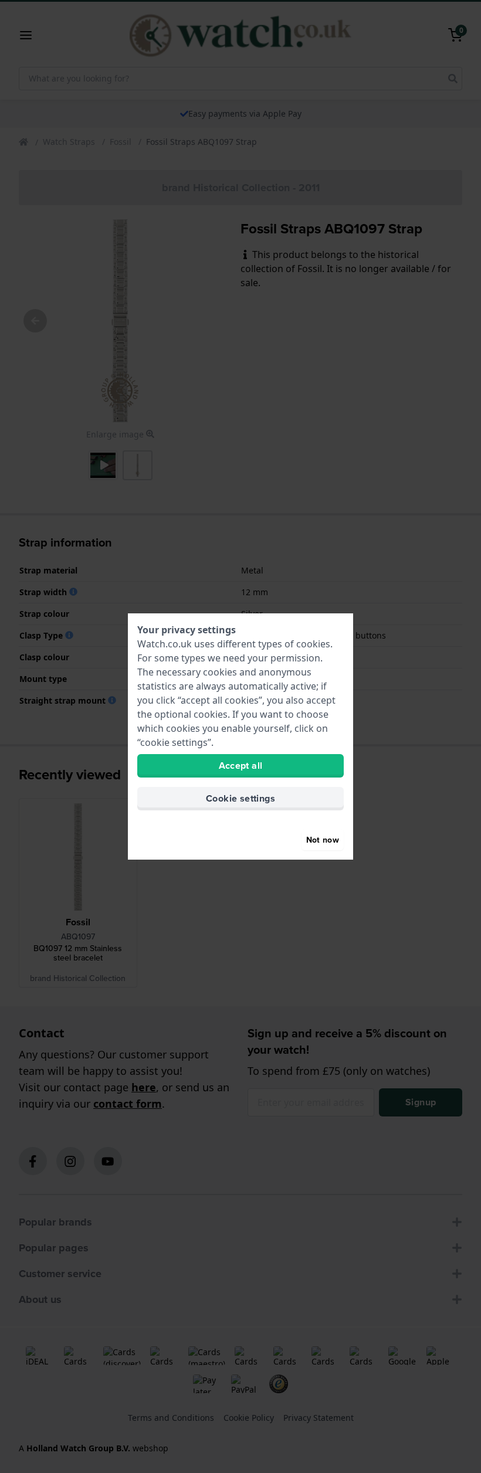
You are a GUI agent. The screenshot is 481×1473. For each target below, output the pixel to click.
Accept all (241, 765)
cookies (313, 643)
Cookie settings (240, 798)
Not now (322, 840)
